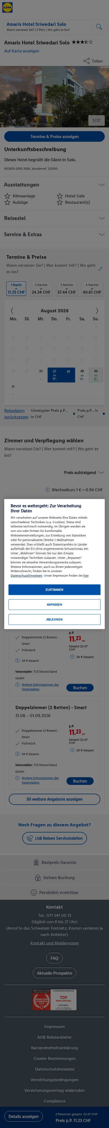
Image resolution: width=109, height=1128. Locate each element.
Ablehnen (54, 619)
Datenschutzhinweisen (26, 575)
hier (85, 575)
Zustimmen (54, 590)
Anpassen (54, 604)
